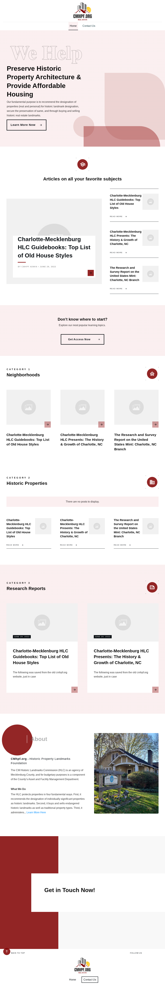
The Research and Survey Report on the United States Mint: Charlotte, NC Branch (127, 528)
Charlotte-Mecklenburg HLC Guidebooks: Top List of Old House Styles (54, 247)
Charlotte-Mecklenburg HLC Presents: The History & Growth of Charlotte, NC (82, 439)
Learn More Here (36, 812)
